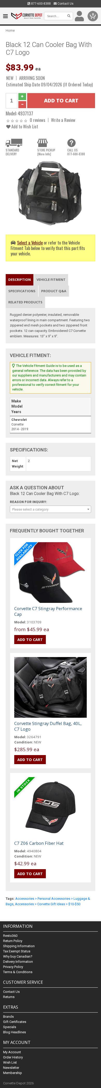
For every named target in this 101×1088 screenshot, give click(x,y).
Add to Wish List (24, 126)
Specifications (21, 291)
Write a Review (63, 120)
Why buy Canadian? (17, 956)
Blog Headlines (14, 1032)
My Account (12, 1052)
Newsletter (11, 1068)
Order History (13, 1057)
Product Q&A (53, 291)
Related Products (25, 302)
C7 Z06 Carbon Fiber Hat (38, 843)
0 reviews (37, 120)
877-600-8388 (40, 3)
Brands (8, 1017)
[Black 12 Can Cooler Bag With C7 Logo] (51, 193)
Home (10, 30)
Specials (9, 1027)
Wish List (10, 1062)
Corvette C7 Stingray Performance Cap (48, 611)
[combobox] (50, 509)
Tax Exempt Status (16, 951)
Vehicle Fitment (51, 279)
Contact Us (65, 3)
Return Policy (12, 941)
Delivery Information (18, 962)
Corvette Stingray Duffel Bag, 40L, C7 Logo (48, 726)
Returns (9, 997)
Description (19, 279)
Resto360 (10, 936)
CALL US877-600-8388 (76, 152)
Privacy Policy (13, 967)
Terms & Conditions (17, 972)
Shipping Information (19, 946)
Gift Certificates (14, 1022)
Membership (12, 1073)
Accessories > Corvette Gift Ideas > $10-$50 (47, 904)
